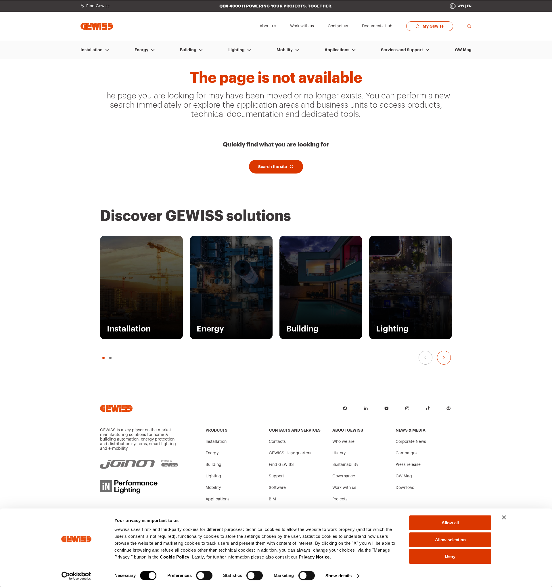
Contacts (277, 442)
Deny (450, 556)
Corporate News (411, 442)
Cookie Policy (174, 556)
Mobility (285, 50)
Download (405, 488)
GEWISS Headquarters (290, 453)
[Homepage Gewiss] (96, 26)
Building (188, 50)
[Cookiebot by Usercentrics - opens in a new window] (76, 575)
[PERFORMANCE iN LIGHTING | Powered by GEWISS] (139, 486)
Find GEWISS (281, 465)
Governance (343, 476)
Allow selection (450, 539)
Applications (337, 50)
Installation (91, 50)
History (339, 453)
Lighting (236, 50)
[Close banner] (504, 517)
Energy (141, 50)
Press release (408, 465)
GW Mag (463, 50)
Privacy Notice (314, 556)
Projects (340, 499)
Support (276, 476)
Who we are (343, 442)
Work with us (344, 488)
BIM (272, 499)
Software (277, 488)
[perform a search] (469, 26)
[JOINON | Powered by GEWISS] (139, 464)
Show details (338, 575)
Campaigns (406, 453)
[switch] (204, 575)
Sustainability (345, 465)
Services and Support (402, 50)
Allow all (450, 522)
